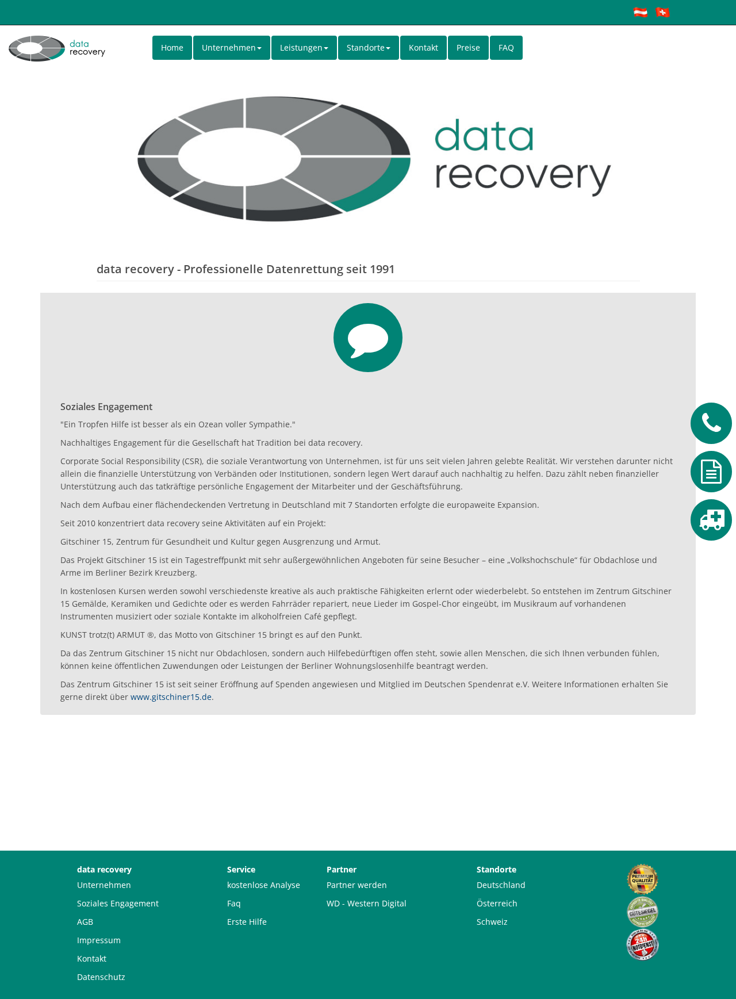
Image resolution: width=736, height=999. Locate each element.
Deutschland (501, 884)
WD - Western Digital (367, 903)
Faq (234, 903)
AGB (85, 921)
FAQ (506, 47)
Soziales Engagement (118, 903)
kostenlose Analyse (263, 884)
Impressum (99, 940)
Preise (468, 47)
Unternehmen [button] (229, 47)
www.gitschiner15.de (171, 696)
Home (172, 47)
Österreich (497, 903)
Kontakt (423, 47)
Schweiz (492, 921)
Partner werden (357, 884)
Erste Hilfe (247, 921)
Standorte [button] (366, 47)
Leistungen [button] (301, 47)
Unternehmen (104, 884)
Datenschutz (101, 976)
